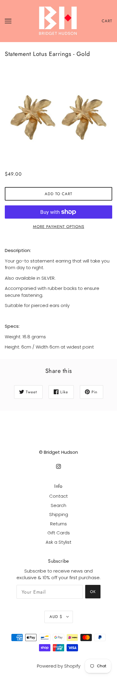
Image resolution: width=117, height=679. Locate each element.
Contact (58, 496)
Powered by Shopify (58, 666)
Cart (107, 21)
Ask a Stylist (58, 542)
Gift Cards (58, 533)
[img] (58, 466)
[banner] (58, 20)
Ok (93, 592)
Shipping (58, 514)
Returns (58, 524)
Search (58, 505)
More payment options (58, 226)
